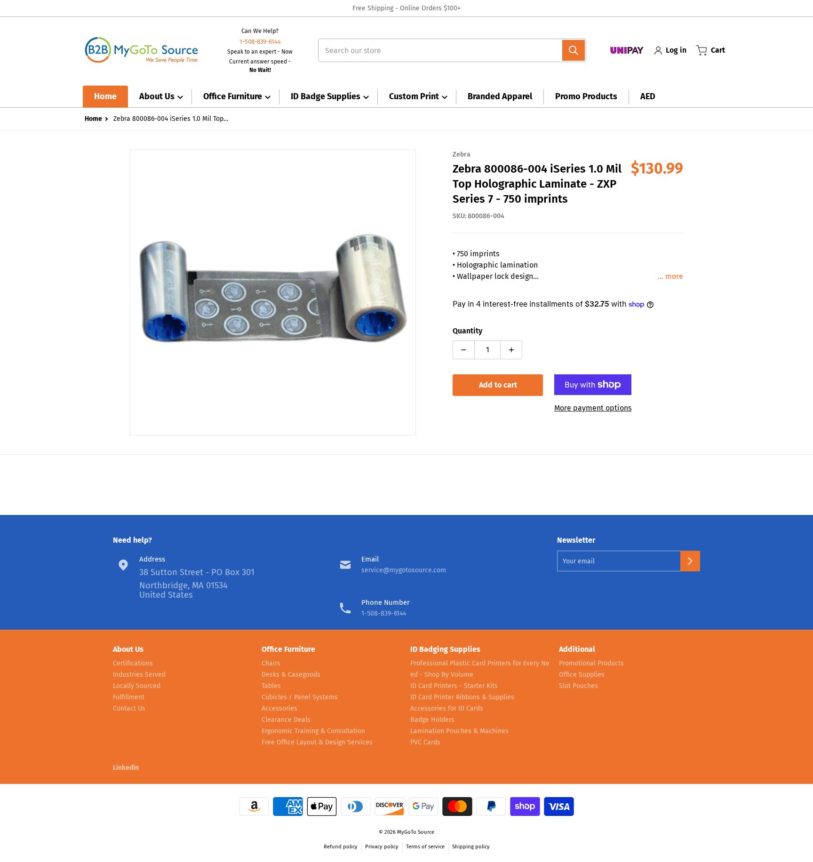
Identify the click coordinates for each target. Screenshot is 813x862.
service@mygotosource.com (403, 570)
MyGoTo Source (415, 832)
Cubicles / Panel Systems (300, 697)
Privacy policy (382, 847)
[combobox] (448, 50)
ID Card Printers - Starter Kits (454, 686)
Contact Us (129, 708)
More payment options (592, 407)
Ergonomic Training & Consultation (313, 731)
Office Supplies (582, 675)
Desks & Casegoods (291, 675)
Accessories (279, 708)
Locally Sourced (136, 686)
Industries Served (139, 675)
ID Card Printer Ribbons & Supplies (462, 697)
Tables (271, 686)
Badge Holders (432, 720)
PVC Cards (425, 742)
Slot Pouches (578, 686)
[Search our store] (573, 50)
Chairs (271, 663)
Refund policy (341, 847)
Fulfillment (128, 697)
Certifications (133, 663)
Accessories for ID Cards (446, 708)
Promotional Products (591, 663)
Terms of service (425, 847)
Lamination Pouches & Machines (459, 731)
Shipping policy (471, 847)
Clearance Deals (286, 720)
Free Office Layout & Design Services (317, 742)
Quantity (467, 330)
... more (670, 276)
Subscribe (690, 561)
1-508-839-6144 (260, 41)
